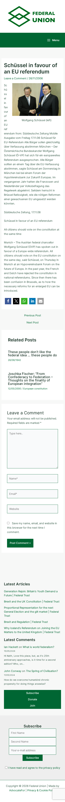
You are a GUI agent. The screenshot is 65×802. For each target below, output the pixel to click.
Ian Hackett (11, 647)
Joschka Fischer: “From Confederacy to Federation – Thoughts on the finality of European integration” (30, 379)
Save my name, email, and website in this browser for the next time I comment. (32, 528)
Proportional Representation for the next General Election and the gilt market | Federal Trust (31, 611)
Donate (32, 699)
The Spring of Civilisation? (42, 671)
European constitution (35, 388)
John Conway (12, 671)
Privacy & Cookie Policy (41, 790)
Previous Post (32, 315)
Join (32, 705)
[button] (8, 301)
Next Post (33, 322)
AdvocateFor (17, 790)
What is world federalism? (38, 647)
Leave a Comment (15, 78)
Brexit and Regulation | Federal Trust (26, 622)
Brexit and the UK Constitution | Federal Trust (31, 601)
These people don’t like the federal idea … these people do (32, 353)
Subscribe (32, 693)
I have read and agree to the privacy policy (34, 767)
